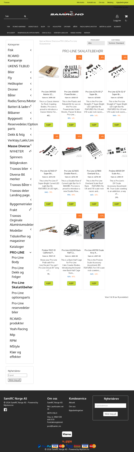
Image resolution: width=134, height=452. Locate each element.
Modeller (16, 230)
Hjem (41, 41)
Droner (13, 89)
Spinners (16, 157)
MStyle (15, 346)
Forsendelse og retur (121, 7)
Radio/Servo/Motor (22, 101)
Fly (10, 78)
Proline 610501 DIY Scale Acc (117, 172)
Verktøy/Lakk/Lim (21, 140)
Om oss (101, 2)
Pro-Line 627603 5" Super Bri (48, 172)
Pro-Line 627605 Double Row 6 (71, 172)
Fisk (10, 50)
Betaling (110, 2)
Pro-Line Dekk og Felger (18, 272)
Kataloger (17, 246)
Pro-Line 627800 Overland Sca (94, 172)
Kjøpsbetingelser (122, 2)
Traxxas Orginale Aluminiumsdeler (22, 220)
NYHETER (17, 151)
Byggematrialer (21, 204)
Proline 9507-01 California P (48, 251)
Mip (12, 335)
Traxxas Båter (19, 185)
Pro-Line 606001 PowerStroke (71, 93)
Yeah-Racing (19, 329)
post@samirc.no (54, 426)
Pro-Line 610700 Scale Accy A (94, 251)
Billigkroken (18, 163)
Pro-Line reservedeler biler (21, 307)
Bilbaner (14, 113)
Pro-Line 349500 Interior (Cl (49, 93)
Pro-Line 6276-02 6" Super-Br (116, 93)
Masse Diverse (19, 146)
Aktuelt (72, 402)
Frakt (13, 210)
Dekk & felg (16, 134)
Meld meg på (110, 414)
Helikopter (15, 83)
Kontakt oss (91, 2)
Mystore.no (8, 405)
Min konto (80, 2)
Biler (11, 72)
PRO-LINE (17, 252)
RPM (13, 340)
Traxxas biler (19, 168)
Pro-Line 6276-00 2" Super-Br (94, 93)
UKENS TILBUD (18, 66)
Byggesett (15, 118)
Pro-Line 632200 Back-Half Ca (71, 251)
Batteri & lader (18, 107)
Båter (12, 95)
